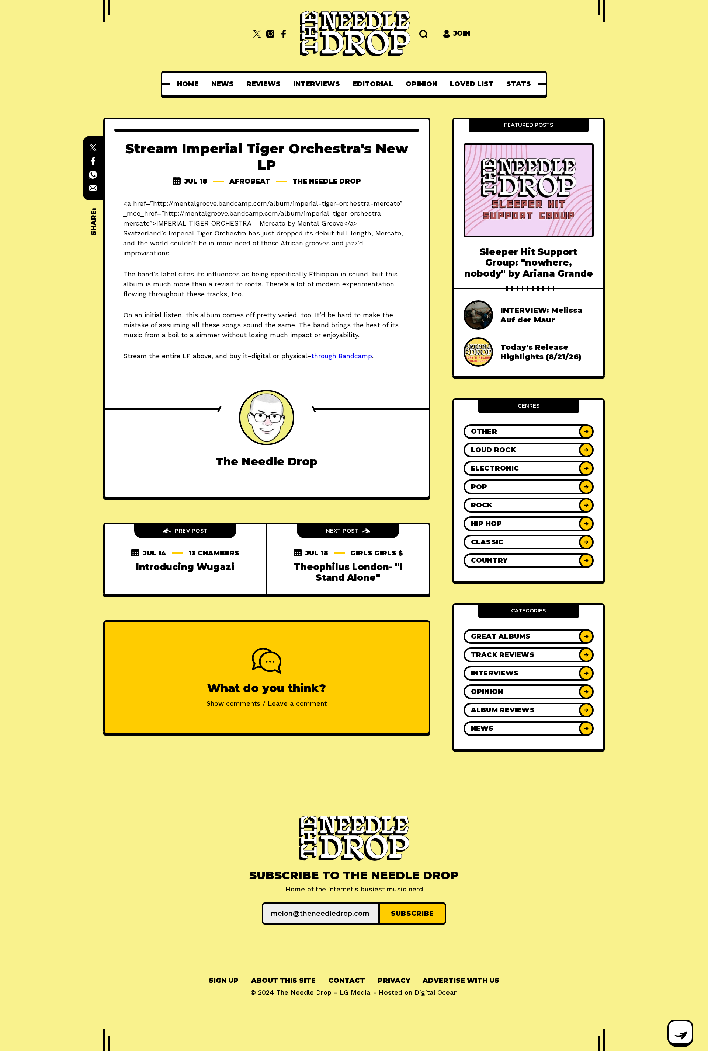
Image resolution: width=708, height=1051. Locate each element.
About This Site (283, 981)
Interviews (316, 84)
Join (461, 33)
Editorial (373, 84)
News (222, 84)
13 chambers (213, 553)
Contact (346, 981)
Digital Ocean (436, 992)
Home (188, 84)
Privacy (394, 981)
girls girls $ (376, 553)
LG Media (355, 992)
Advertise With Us (461, 981)
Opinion (421, 84)
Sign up (224, 981)
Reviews (263, 84)
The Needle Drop (326, 181)
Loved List (472, 84)
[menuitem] (188, 84)
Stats (518, 84)
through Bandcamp (341, 356)
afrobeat (249, 181)
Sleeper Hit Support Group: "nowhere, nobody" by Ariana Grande (528, 263)
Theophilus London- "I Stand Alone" (348, 572)
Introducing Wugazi (185, 567)
